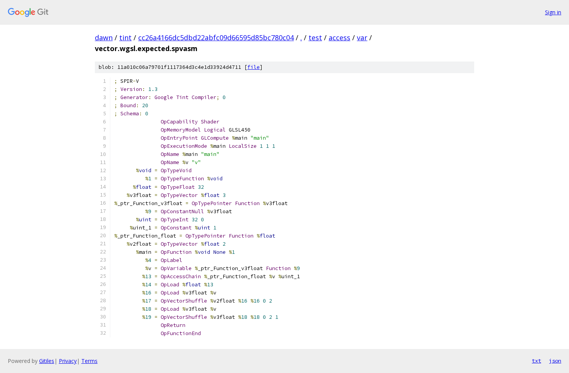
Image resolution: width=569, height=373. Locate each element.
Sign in (553, 12)
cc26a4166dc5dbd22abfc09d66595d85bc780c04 (216, 37)
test (315, 37)
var (362, 37)
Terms (89, 360)
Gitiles (46, 360)
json (555, 360)
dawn (104, 37)
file (253, 67)
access (339, 37)
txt (536, 360)
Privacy (68, 360)
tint (125, 37)
